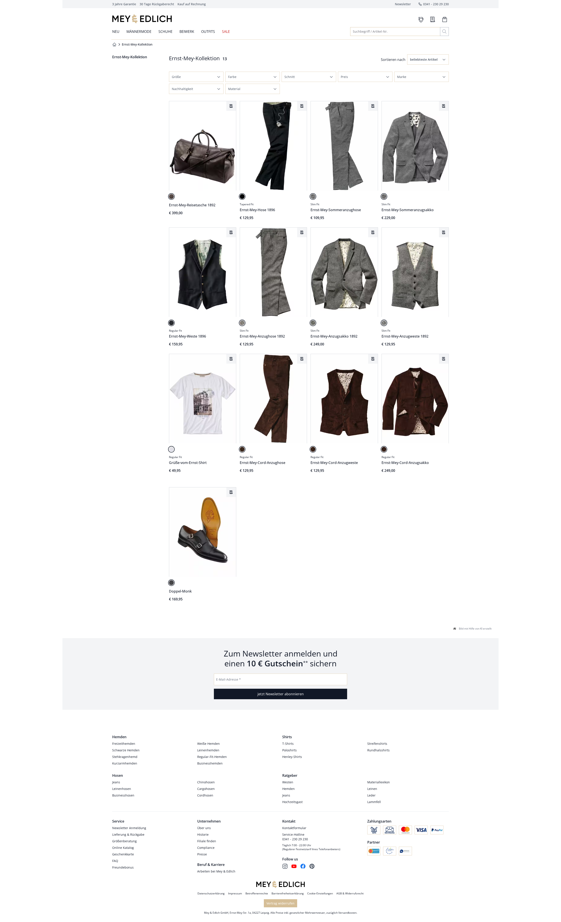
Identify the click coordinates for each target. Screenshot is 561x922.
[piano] (171, 582)
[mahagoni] (171, 196)
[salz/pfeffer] (313, 196)
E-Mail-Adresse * (228, 679)
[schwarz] (242, 196)
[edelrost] (242, 449)
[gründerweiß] (171, 449)
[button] (428, 59)
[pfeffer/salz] (242, 322)
